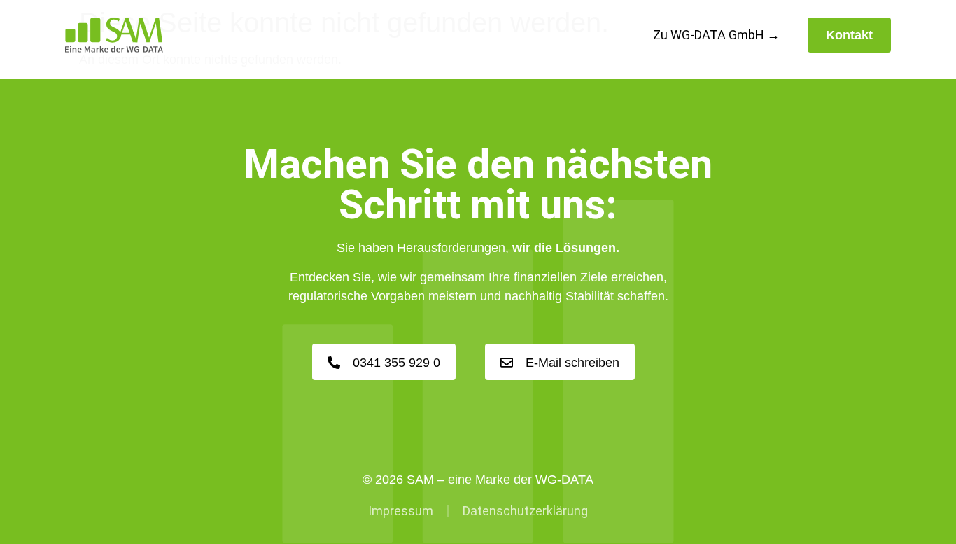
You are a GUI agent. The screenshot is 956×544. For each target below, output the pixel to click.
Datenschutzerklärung (525, 510)
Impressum (400, 510)
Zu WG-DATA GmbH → (716, 34)
